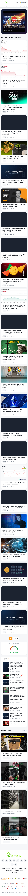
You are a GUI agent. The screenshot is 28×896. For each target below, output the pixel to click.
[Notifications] (17, 2)
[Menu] (2, 2)
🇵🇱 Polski (24, 886)
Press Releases (6, 868)
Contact (14, 868)
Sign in (24, 2)
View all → (24, 730)
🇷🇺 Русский (17, 881)
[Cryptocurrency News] (8, 2)
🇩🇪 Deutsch (3, 881)
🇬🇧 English (3, 878)
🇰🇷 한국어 (12, 883)
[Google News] (10, 860)
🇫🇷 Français (10, 881)
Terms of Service (18, 870)
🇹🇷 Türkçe (25, 878)
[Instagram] (14, 860)
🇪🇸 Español (10, 878)
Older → (16, 638)
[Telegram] (21, 860)
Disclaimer (14, 872)
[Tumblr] (12, 864)
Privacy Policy (8, 870)
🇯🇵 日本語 (6, 883)
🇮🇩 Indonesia (24, 881)
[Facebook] (6, 860)
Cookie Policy (22, 868)
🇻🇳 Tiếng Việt (11, 886)
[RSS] (17, 860)
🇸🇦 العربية (4, 886)
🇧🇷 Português (17, 878)
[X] (2, 860)
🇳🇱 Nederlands (10, 888)
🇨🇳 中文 (17, 883)
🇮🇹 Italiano (18, 886)
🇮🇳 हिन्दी (22, 883)
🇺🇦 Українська (18, 888)
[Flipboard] (25, 860)
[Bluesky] (15, 864)
